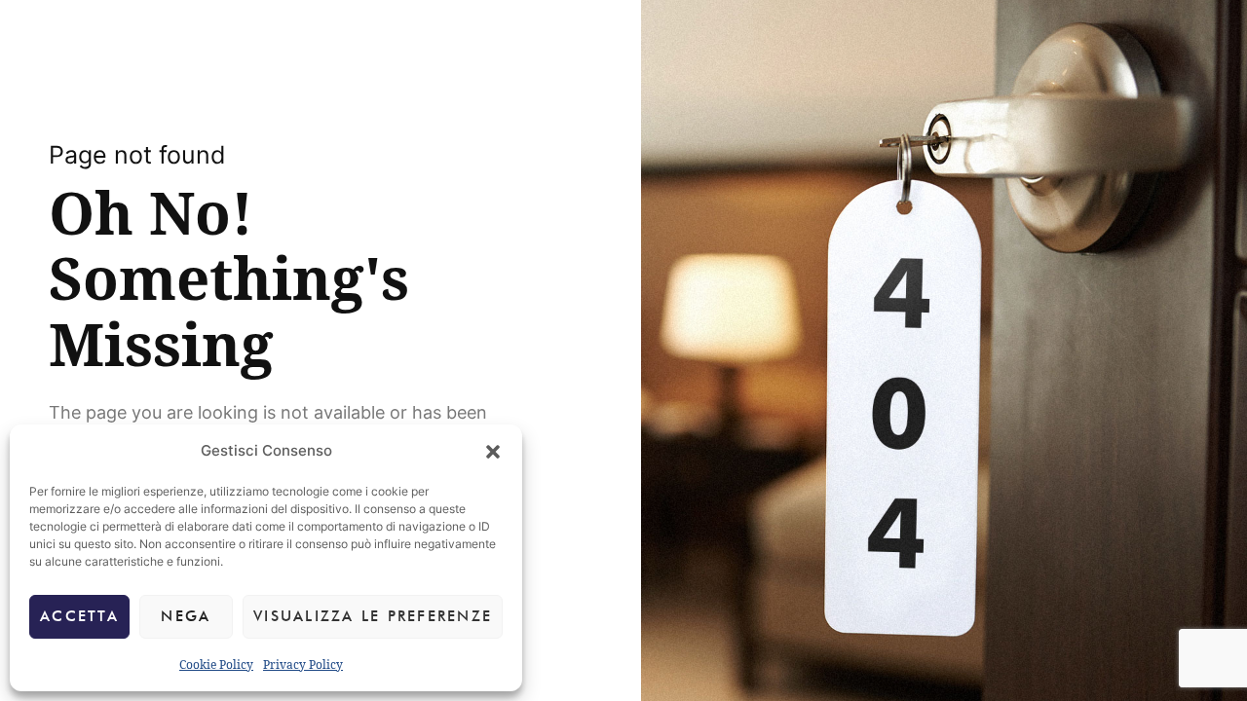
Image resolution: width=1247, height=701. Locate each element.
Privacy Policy (303, 664)
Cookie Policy (216, 664)
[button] (493, 451)
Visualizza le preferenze (372, 616)
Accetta (79, 616)
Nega (185, 616)
